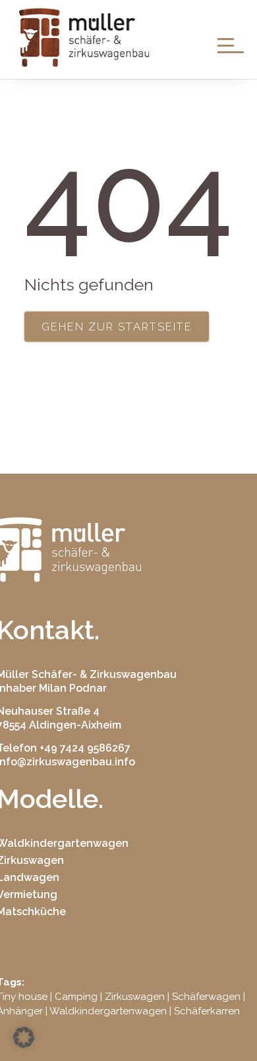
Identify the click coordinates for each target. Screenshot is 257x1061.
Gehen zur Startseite (117, 326)
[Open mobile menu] (230, 45)
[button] (23, 1037)
